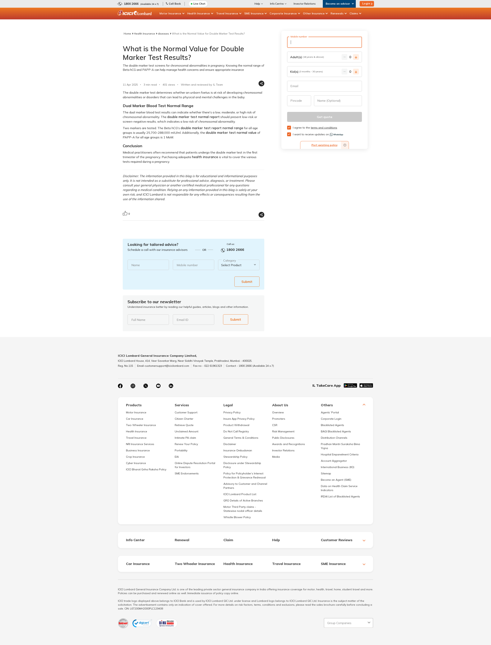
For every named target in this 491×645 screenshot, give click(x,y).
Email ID (182, 320)
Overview (278, 412)
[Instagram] (133, 386)
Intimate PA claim (185, 437)
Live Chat (199, 3)
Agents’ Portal (330, 412)
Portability (181, 450)
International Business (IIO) (337, 467)
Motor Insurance (170, 13)
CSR (274, 425)
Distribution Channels (334, 437)
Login (366, 3)
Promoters (278, 418)
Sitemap (326, 473)
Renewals (337, 13)
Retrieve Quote (184, 425)
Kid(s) (306, 72)
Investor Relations (305, 3)
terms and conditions (324, 127)
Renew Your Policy (186, 444)
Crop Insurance (135, 456)
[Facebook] (120, 386)
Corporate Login (331, 418)
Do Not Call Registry (236, 431)
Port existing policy (324, 145)
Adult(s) (307, 57)
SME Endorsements (187, 473)
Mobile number (187, 265)
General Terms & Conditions (240, 437)
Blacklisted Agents (332, 425)
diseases (163, 33)
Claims (354, 13)
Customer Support (186, 412)
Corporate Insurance (283, 13)
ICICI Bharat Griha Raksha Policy (146, 469)
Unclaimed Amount (186, 431)
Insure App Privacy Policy (239, 418)
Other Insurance (314, 13)
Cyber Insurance (136, 463)
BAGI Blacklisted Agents (336, 431)
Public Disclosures (283, 437)
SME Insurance (254, 13)
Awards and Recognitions (288, 444)
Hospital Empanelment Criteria (339, 454)
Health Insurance (198, 13)
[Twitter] (145, 386)
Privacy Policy (232, 412)
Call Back (175, 3)
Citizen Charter (184, 418)
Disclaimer (229, 444)
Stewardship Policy (235, 456)
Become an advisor (338, 3)
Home (127, 33)
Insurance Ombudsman (237, 450)
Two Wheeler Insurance (141, 425)
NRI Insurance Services (140, 444)
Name (135, 265)
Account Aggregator (334, 460)
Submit (246, 282)
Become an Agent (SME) (336, 479)
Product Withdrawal (236, 425)
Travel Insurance (227, 13)
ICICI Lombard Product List (239, 494)
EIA (177, 456)
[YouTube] (158, 386)
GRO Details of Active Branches (243, 500)
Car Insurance (134, 418)
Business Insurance (138, 450)
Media (276, 456)
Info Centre (277, 3)
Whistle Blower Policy (237, 517)
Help (257, 3)
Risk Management (283, 431)
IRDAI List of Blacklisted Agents (340, 496)
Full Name (138, 320)
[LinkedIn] (171, 386)
